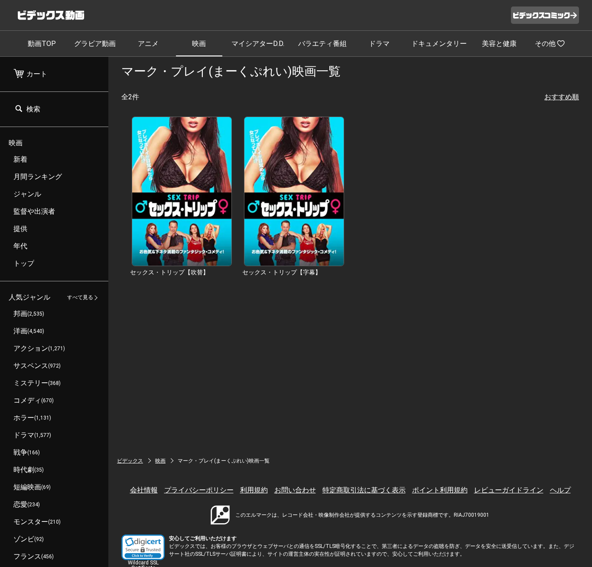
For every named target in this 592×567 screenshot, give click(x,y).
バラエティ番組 (322, 43)
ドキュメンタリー (439, 43)
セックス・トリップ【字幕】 (281, 272)
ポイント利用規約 (440, 490)
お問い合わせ (295, 490)
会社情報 (144, 490)
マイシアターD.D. (257, 43)
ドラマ (379, 43)
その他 (545, 43)
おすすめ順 (561, 97)
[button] (143, 547)
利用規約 (254, 490)
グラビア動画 (95, 43)
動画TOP (42, 43)
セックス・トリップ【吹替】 (169, 272)
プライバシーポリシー (199, 490)
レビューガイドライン (508, 490)
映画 (199, 43)
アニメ (148, 43)
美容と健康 (499, 43)
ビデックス (130, 461)
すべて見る (80, 298)
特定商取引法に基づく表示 (364, 490)
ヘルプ (560, 490)
